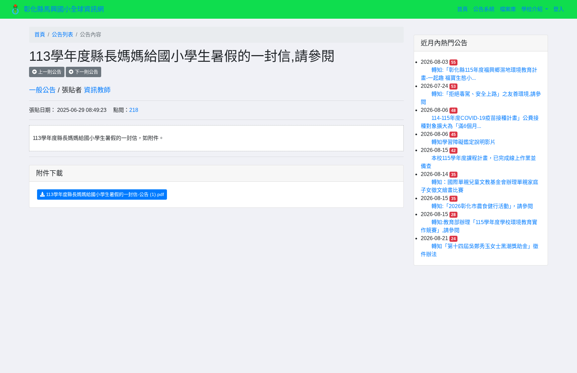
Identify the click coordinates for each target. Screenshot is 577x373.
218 (133, 110)
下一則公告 (85, 71)
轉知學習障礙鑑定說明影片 (463, 142)
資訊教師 (97, 90)
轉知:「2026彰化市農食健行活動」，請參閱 (482, 206)
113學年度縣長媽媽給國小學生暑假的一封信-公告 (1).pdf (104, 194)
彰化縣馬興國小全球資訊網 (64, 9)
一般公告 (42, 90)
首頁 (463, 9)
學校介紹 (532, 9)
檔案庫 (508, 9)
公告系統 (484, 9)
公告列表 (62, 34)
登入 (558, 9)
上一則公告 (49, 71)
